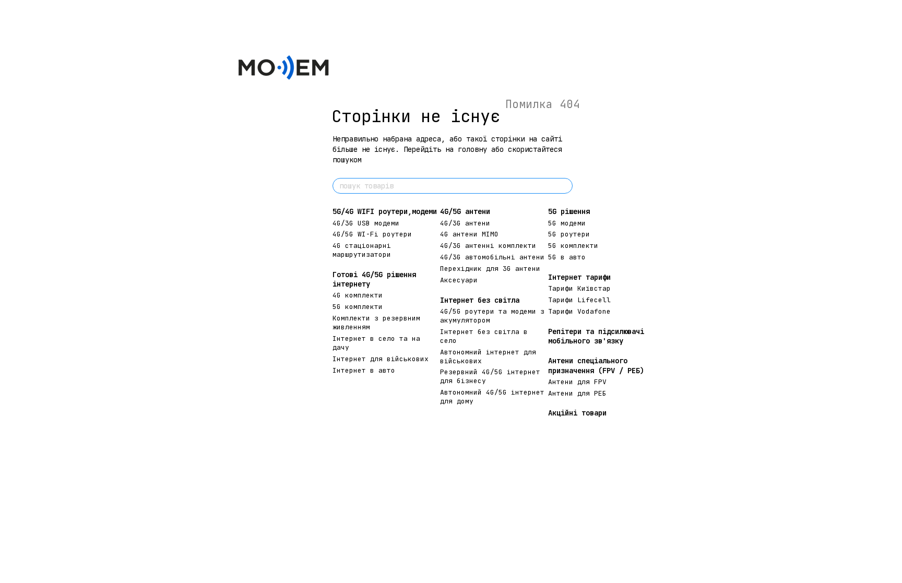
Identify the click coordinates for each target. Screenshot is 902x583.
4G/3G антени (465, 223)
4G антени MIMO (469, 234)
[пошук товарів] (564, 186)
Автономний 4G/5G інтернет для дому (492, 397)
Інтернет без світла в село (484, 336)
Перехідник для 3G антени (490, 268)
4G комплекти (358, 295)
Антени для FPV (577, 381)
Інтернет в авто (364, 370)
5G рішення (569, 211)
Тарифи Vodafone (579, 311)
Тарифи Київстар (579, 288)
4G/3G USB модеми (366, 223)
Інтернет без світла (479, 300)
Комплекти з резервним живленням (376, 322)
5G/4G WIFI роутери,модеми (385, 211)
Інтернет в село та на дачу (376, 343)
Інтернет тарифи (579, 277)
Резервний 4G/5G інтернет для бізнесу (490, 376)
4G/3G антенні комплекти (488, 245)
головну (472, 149)
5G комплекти (358, 306)
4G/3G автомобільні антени (492, 257)
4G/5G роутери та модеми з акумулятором (492, 316)
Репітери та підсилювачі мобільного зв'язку (596, 336)
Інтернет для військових (381, 358)
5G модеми (567, 223)
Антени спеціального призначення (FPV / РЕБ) (596, 365)
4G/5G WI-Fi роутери (372, 234)
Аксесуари (459, 280)
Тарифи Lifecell (579, 299)
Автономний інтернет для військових (488, 356)
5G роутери (569, 234)
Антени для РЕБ (577, 393)
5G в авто (567, 257)
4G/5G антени (465, 211)
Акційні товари (577, 413)
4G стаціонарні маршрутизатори (362, 250)
